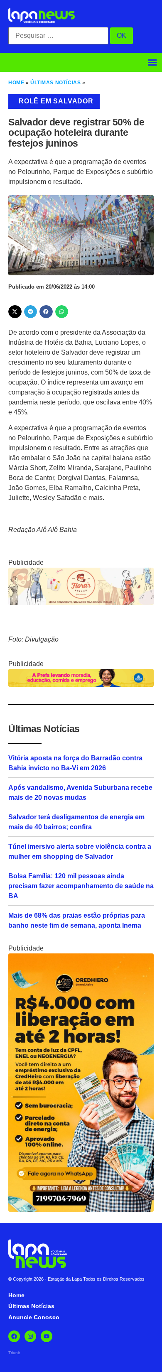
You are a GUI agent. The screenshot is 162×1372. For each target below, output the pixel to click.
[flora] (81, 602)
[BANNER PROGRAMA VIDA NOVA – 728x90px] (81, 684)
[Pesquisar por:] (58, 35)
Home (16, 82)
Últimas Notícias (55, 82)
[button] (152, 62)
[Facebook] (14, 1336)
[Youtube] (46, 1336)
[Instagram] (30, 1336)
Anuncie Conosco (33, 1317)
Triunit (14, 1352)
